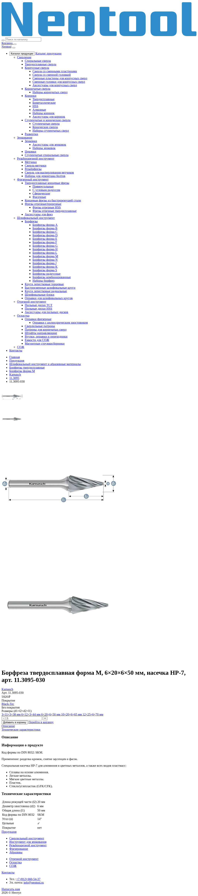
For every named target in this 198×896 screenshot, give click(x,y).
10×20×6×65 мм (72, 714)
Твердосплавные (43, 99)
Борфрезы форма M (45, 256)
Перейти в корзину (41, 722)
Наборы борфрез (43, 280)
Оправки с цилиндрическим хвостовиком (60, 322)
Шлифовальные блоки (39, 294)
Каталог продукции (22, 53)
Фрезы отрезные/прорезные (43, 204)
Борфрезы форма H (45, 249)
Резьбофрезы (33, 169)
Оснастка (23, 315)
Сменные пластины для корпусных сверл (59, 78)
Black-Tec (8, 704)
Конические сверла (45, 127)
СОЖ (20, 347)
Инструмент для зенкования (27, 841)
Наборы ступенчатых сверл (50, 130)
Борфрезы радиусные (46, 273)
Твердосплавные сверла (40, 64)
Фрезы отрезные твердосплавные (54, 211)
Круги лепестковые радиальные (46, 291)
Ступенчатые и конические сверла (47, 120)
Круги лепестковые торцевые (44, 284)
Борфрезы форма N (45, 259)
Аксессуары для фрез (39, 214)
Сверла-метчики (35, 165)
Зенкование (24, 137)
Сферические (41, 193)
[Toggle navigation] (14, 44)
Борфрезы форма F (44, 242)
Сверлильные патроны (40, 326)
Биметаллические (44, 102)
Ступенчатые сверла (46, 123)
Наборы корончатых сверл (49, 92)
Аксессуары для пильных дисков (46, 312)
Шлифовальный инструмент (36, 217)
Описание (8, 726)
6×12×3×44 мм (31, 714)
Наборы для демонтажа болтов (45, 176)
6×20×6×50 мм (51, 714)
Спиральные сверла (38, 60)
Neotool (6, 46)
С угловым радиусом (46, 190)
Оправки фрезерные (38, 319)
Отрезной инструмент (31, 301)
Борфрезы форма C (44, 231)
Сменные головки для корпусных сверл (58, 81)
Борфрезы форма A (45, 224)
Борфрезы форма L (44, 252)
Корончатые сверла (37, 88)
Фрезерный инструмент (33, 179)
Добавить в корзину (14, 722)
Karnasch (7, 689)
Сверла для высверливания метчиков (49, 172)
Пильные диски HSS (38, 308)
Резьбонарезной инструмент (35, 158)
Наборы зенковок (43, 148)
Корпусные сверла (37, 67)
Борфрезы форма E (44, 238)
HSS (35, 106)
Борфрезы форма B (44, 228)
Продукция (9, 831)
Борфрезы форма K (45, 266)
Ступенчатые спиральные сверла (46, 155)
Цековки (30, 151)
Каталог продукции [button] (48, 53)
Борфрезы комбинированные (51, 277)
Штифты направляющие (41, 333)
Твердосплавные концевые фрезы (47, 183)
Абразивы (15, 852)
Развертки (31, 134)
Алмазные (39, 109)
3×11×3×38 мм (11, 714)
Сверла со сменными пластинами (54, 71)
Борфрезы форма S (44, 270)
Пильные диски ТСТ (38, 305)
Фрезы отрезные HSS (46, 207)
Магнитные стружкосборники (45, 343)
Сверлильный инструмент (26, 838)
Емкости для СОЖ (37, 340)
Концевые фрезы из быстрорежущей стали (53, 200)
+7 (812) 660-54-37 (28, 879)
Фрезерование (18, 848)
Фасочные (39, 197)
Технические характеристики (21, 729)
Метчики (31, 162)
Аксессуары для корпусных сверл (54, 85)
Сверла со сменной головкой (51, 74)
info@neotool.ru (34, 882)
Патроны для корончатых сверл (46, 329)
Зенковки (31, 141)
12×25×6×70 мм (93, 714)
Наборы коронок (43, 113)
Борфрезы (31, 221)
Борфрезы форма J (44, 263)
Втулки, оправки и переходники (46, 336)
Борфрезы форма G (45, 245)
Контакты (15, 350)
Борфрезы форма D (45, 235)
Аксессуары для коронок (48, 116)
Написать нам (11, 889)
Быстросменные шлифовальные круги (50, 287)
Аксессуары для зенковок (49, 144)
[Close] (13, 47)
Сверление (24, 57)
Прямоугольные (43, 186)
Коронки (30, 95)
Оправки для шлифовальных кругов (49, 298)
